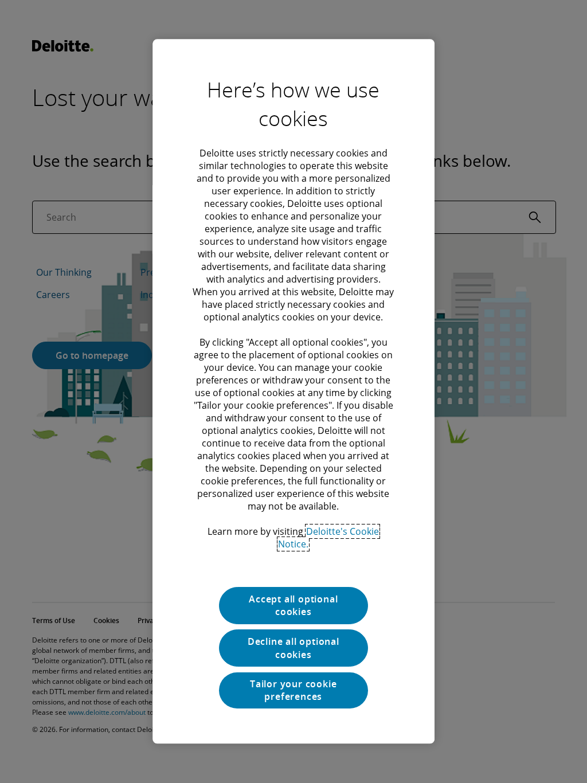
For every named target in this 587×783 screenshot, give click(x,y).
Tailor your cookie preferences (293, 690)
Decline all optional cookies (293, 648)
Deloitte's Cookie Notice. (328, 537)
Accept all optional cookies (293, 605)
